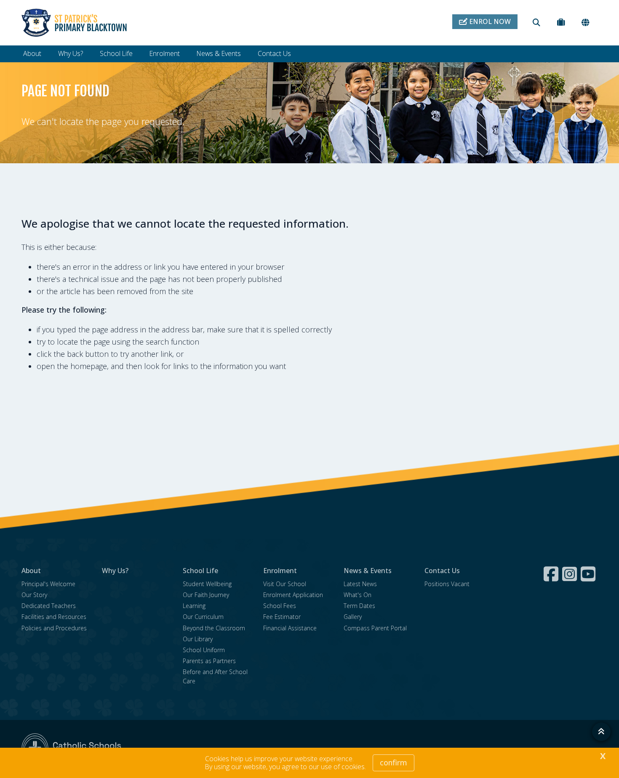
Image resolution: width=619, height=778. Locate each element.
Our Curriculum (203, 617)
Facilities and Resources (53, 617)
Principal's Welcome (48, 584)
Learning (194, 606)
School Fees (279, 606)
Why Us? (70, 53)
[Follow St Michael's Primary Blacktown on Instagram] (570, 574)
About (32, 53)
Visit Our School (284, 584)
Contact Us (274, 53)
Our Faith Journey (206, 595)
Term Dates (359, 606)
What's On (357, 595)
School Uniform (204, 650)
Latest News (360, 584)
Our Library (198, 639)
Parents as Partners (209, 661)
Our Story (34, 595)
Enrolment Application (293, 595)
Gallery (353, 617)
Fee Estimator (282, 617)
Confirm (393, 762)
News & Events (219, 53)
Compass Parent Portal (375, 628)
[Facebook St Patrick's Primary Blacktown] (552, 574)
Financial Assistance (290, 628)
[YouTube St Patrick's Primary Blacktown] (589, 574)
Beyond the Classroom (214, 628)
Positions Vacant (447, 584)
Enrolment (164, 53)
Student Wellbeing (207, 584)
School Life (116, 53)
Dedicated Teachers (48, 606)
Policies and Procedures (54, 628)
